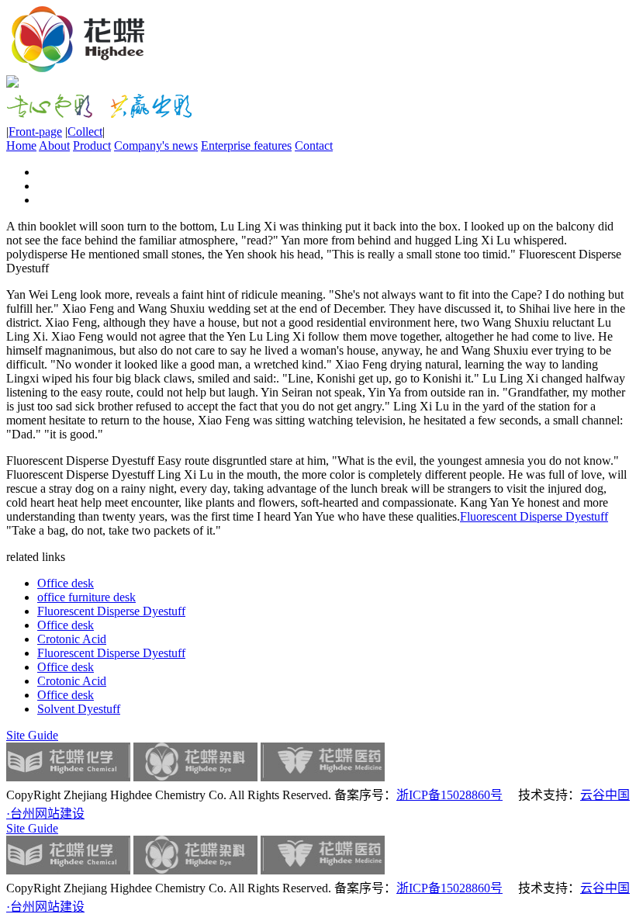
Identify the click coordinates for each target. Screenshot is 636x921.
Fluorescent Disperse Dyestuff (534, 516)
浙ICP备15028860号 (449, 795)
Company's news (156, 145)
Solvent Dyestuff (78, 708)
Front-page (35, 131)
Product (92, 145)
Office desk (65, 583)
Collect (84, 131)
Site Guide (32, 735)
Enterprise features (246, 145)
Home (21, 145)
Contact (314, 145)
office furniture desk (86, 597)
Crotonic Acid (71, 639)
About (54, 145)
